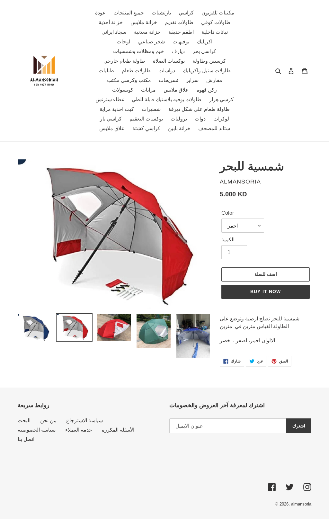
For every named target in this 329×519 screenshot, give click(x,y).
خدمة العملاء (78, 430)
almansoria (301, 504)
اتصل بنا (26, 439)
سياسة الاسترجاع (84, 420)
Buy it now (265, 291)
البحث (24, 420)
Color (227, 213)
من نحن (48, 420)
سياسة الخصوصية (37, 430)
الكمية (228, 239)
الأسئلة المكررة (118, 430)
